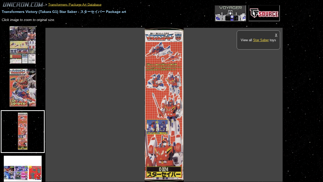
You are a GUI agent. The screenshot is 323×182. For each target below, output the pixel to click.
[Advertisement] (137, 25)
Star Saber (261, 40)
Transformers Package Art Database (74, 4)
